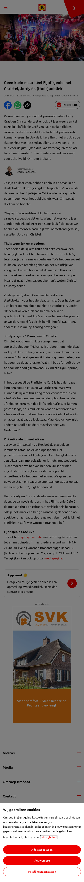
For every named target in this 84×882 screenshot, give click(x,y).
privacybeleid (48, 837)
